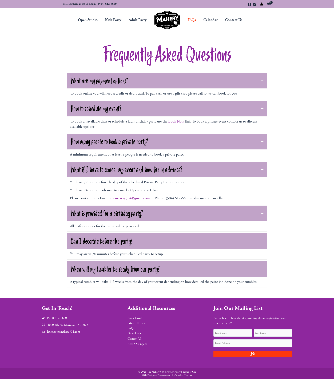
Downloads (134, 333)
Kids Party (113, 20)
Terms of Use (189, 371)
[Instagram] (255, 4)
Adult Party (137, 20)
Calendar (210, 20)
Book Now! (135, 318)
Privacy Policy (173, 371)
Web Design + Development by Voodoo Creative (167, 375)
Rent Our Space (137, 344)
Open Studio (88, 20)
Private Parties (136, 323)
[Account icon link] (261, 4)
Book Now (176, 121)
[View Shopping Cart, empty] (269, 4)
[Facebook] (249, 4)
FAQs (192, 20)
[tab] (167, 81)
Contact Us (233, 20)
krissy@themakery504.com (79, 4)
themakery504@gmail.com (130, 198)
